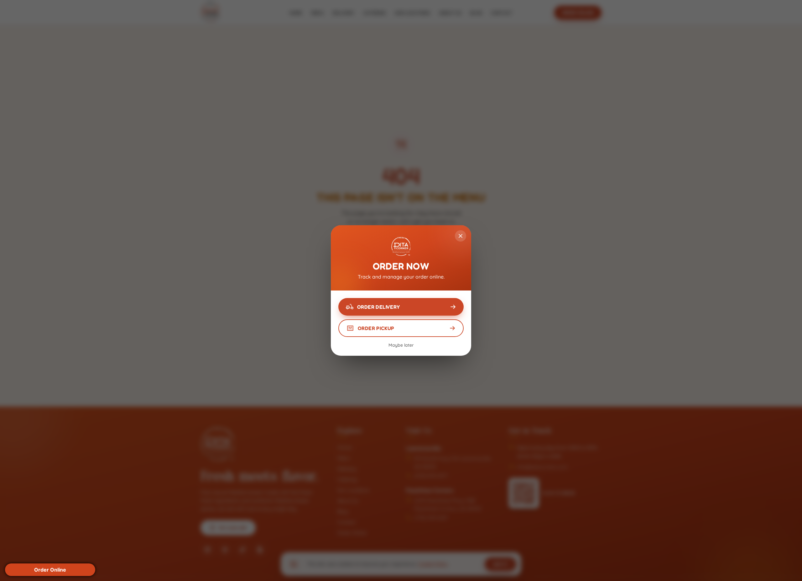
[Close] (460, 236)
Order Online (50, 570)
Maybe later (401, 345)
